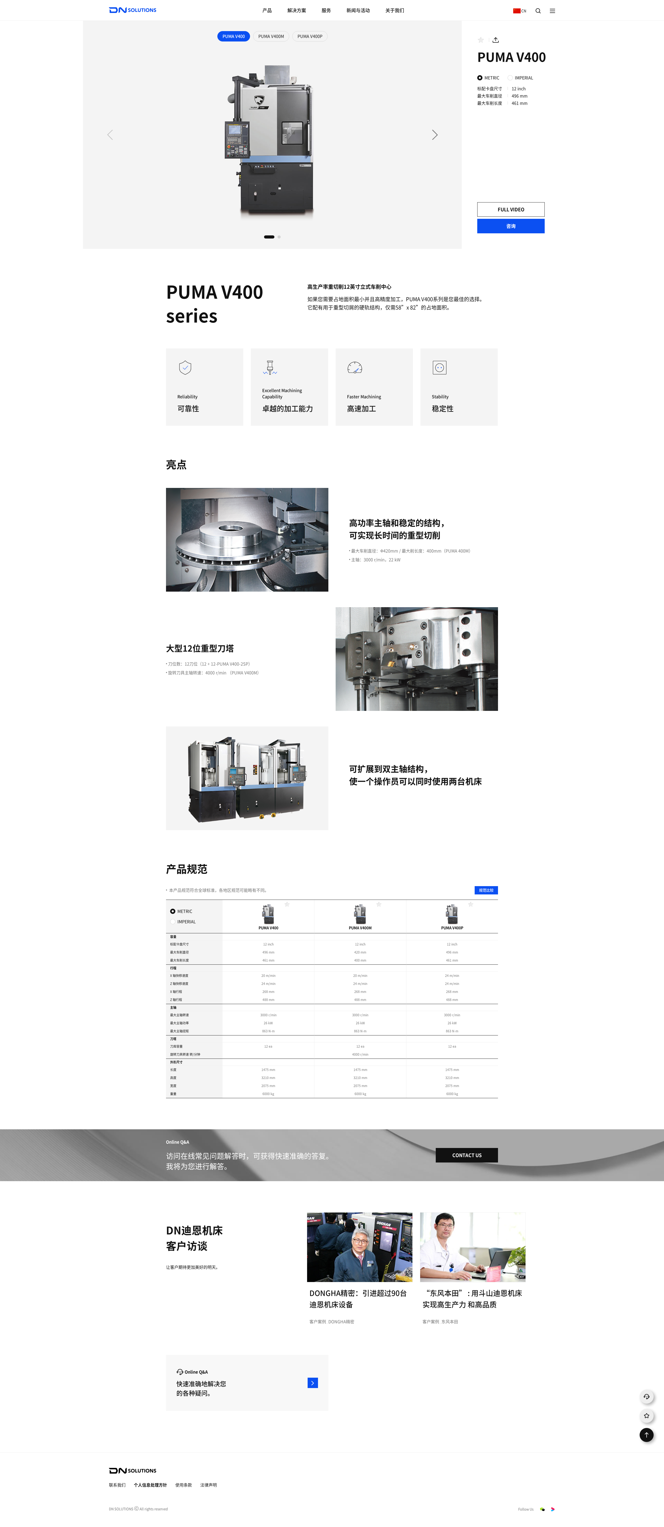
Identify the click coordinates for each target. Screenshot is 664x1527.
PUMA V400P (310, 36)
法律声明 (208, 1485)
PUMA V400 (234, 36)
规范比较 (486, 890)
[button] (435, 135)
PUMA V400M (271, 36)
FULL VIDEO (511, 209)
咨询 (511, 226)
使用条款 (183, 1485)
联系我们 (117, 1485)
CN (518, 11)
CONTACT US (467, 1155)
